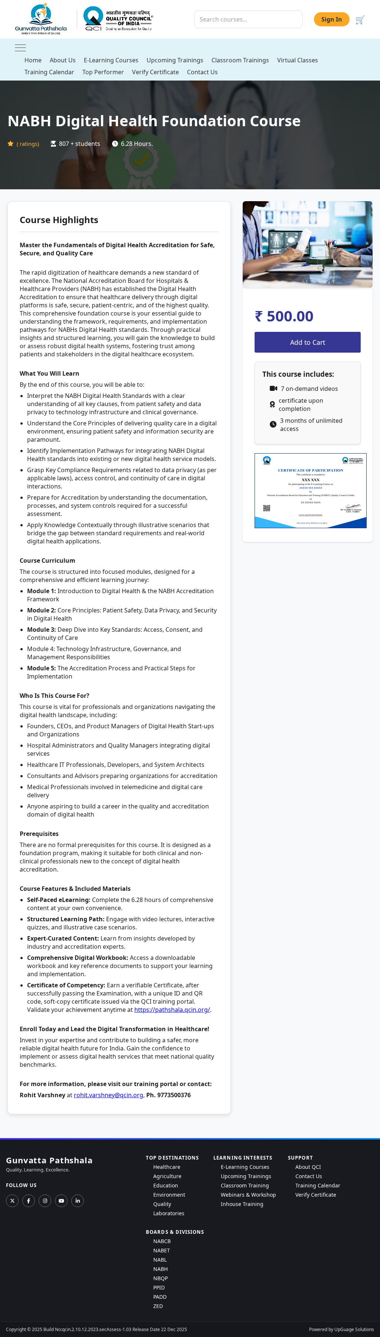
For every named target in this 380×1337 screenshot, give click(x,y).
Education (165, 1185)
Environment (169, 1194)
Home (33, 60)
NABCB (162, 1241)
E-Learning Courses (111, 60)
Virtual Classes (297, 60)
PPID (159, 1287)
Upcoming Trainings (175, 60)
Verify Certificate (155, 72)
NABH (160, 1268)
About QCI (308, 1166)
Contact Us (202, 72)
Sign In (331, 19)
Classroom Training (245, 1185)
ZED (158, 1306)
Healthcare (166, 1166)
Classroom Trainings (240, 60)
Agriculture (167, 1176)
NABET (161, 1250)
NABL (160, 1259)
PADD (160, 1296)
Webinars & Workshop (248, 1194)
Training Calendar (49, 72)
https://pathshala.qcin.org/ (172, 1010)
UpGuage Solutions (354, 1329)
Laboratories (168, 1213)
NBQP (160, 1278)
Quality (162, 1203)
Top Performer (103, 72)
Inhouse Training (242, 1203)
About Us (63, 60)
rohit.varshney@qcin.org (108, 1095)
